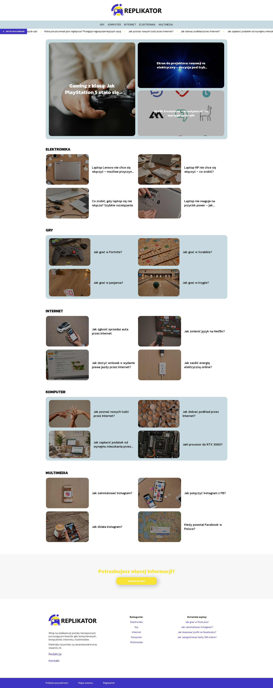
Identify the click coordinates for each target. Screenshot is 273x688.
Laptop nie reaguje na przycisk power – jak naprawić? (199, 203)
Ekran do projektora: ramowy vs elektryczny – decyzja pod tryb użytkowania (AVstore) (181, 65)
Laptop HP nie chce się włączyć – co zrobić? (200, 169)
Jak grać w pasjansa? (108, 283)
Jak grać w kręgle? (196, 283)
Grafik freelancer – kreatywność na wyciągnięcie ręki (181, 113)
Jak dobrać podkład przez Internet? (171, 31)
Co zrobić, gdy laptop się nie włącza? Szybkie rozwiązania (112, 203)
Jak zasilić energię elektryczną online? (198, 365)
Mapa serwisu (85, 683)
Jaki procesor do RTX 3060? (203, 444)
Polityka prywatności (57, 683)
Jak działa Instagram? (107, 527)
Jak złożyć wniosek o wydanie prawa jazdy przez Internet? (113, 365)
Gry (49, 230)
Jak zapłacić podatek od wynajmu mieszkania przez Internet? (232, 31)
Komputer (55, 392)
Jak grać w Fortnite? (108, 252)
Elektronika (58, 149)
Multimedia (57, 473)
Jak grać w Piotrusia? (197, 622)
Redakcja (55, 654)
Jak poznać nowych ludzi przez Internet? (121, 31)
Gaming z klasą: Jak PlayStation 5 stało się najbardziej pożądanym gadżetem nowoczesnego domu (92, 89)
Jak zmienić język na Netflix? (204, 331)
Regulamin (109, 683)
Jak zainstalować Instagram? (112, 493)
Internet (54, 311)
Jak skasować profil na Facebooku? (197, 632)
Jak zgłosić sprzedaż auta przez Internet (110, 331)
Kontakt (54, 661)
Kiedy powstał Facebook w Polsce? (203, 527)
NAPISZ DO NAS (136, 581)
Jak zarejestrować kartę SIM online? (197, 637)
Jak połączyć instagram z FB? (205, 493)
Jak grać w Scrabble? (197, 252)
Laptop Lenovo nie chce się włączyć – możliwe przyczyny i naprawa (113, 169)
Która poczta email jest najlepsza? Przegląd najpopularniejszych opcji (53, 31)
